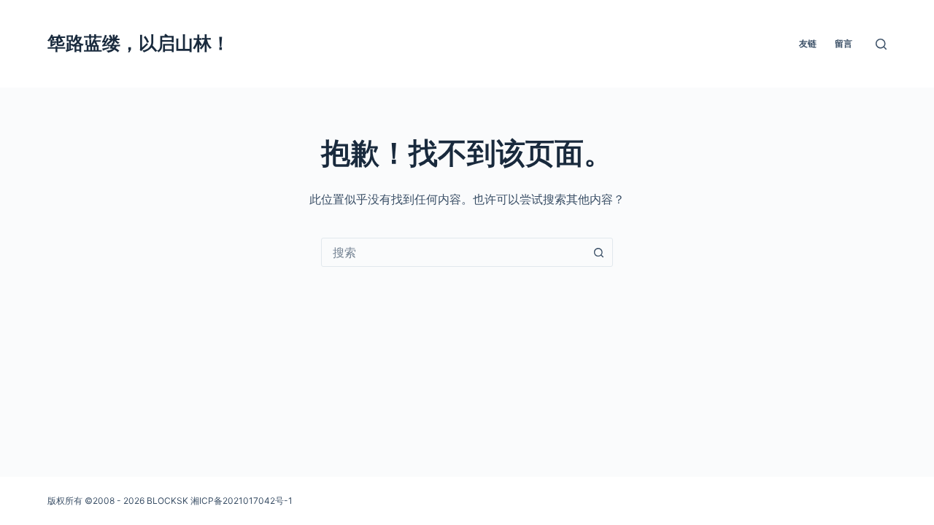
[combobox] (453, 252)
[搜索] (881, 44)
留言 (843, 43)
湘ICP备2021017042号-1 (241, 500)
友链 (808, 43)
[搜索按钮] (598, 252)
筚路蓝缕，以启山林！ (138, 43)
